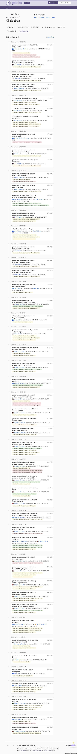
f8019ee (49, 74)
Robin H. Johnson (19, 703)
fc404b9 (49, 513)
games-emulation (13, 15)
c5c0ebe (49, 683)
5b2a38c (49, 395)
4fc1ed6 (49, 134)
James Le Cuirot (19, 304)
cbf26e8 (49, 488)
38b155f (49, 316)
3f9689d (49, 98)
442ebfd (49, 604)
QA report (35, 27)
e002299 (49, 347)
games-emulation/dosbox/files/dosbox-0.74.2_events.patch (27, 472)
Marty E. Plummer (19, 624)
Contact (68, 745)
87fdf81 (49, 581)
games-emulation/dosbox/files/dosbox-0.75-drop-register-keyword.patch (30, 205)
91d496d (49, 150)
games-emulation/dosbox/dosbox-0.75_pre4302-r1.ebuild (27, 66)
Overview (11, 27)
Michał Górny (18, 100)
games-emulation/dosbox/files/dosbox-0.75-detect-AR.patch (27, 385)
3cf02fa (49, 61)
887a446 (49, 173)
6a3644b (49, 108)
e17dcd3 (49, 537)
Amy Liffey (17, 673)
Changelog (24, 31)
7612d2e (49, 160)
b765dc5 (49, 592)
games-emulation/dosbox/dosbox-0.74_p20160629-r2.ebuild (27, 533)
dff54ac (49, 669)
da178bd (49, 363)
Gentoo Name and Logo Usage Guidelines (42, 750)
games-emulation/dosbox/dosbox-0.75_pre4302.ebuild (26, 57)
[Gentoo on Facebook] (10, 745)
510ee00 (49, 567)
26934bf (49, 462)
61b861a (49, 699)
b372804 (49, 247)
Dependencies (23, 27)
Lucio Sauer (17, 231)
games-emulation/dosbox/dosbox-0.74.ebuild (24, 723)
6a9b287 (49, 557)
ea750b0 (49, 270)
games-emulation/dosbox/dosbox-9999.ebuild (24, 181)
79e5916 (49, 428)
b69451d (49, 185)
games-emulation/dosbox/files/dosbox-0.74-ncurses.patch (27, 448)
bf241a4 (49, 213)
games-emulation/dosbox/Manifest (21, 53)
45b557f (49, 260)
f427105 (49, 116)
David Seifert (18, 685)
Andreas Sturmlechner (21, 49)
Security (12, 31)
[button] (53, 2)
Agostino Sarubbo (19, 413)
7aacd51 (49, 45)
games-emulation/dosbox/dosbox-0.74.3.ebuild (24, 55)
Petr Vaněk (17, 288)
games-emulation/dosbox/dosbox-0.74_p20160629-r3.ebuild (27, 470)
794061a (49, 229)
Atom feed (50, 37)
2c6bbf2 (49, 527)
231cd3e (49, 727)
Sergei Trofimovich (20, 383)
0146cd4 (49, 442)
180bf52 (49, 284)
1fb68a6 (49, 300)
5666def (49, 418)
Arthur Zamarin (19, 88)
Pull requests (49, 27)
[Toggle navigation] (7, 7)
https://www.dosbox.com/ (44, 17)
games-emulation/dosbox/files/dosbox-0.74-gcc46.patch (26, 405)
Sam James (17, 78)
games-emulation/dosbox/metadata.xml (22, 292)
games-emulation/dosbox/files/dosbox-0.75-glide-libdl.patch (27, 306)
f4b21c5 (49, 476)
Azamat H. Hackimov (20, 541)
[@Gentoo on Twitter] (7, 745)
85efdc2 (49, 620)
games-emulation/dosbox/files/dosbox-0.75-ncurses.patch (27, 142)
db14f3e (49, 330)
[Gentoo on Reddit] (13, 745)
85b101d (49, 195)
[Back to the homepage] (14, 3)
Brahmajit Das (18, 199)
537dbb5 (49, 717)
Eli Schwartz (18, 65)
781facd (49, 84)
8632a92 (49, 656)
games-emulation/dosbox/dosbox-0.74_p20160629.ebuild (27, 403)
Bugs (61, 27)
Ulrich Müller (18, 320)
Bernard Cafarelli (19, 644)
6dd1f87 (49, 500)
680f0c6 (49, 379)
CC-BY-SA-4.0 (22, 750)
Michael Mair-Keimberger (22, 138)
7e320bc (49, 640)
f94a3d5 (49, 409)
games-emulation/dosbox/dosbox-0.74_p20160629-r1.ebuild (27, 563)
